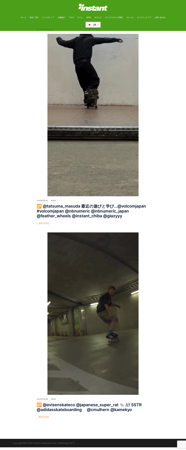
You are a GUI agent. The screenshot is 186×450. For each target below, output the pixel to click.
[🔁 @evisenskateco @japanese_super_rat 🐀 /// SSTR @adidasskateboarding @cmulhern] (93, 313)
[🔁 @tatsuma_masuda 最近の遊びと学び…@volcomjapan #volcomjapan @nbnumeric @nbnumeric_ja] (93, 115)
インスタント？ (48, 17)
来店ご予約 (34, 17)
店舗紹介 (61, 17)
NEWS (53, 200)
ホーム (23, 17)
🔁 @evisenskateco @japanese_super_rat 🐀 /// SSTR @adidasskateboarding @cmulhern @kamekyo (89, 407)
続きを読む (44, 223)
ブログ (71, 17)
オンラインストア (144, 17)
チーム (80, 17)
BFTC (72, 443)
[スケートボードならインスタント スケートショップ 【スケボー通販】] (93, 8)
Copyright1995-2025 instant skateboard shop (35, 443)
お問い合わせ (160, 17)
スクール (129, 17)
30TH (88, 17)
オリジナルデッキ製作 (114, 17)
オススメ (98, 17)
